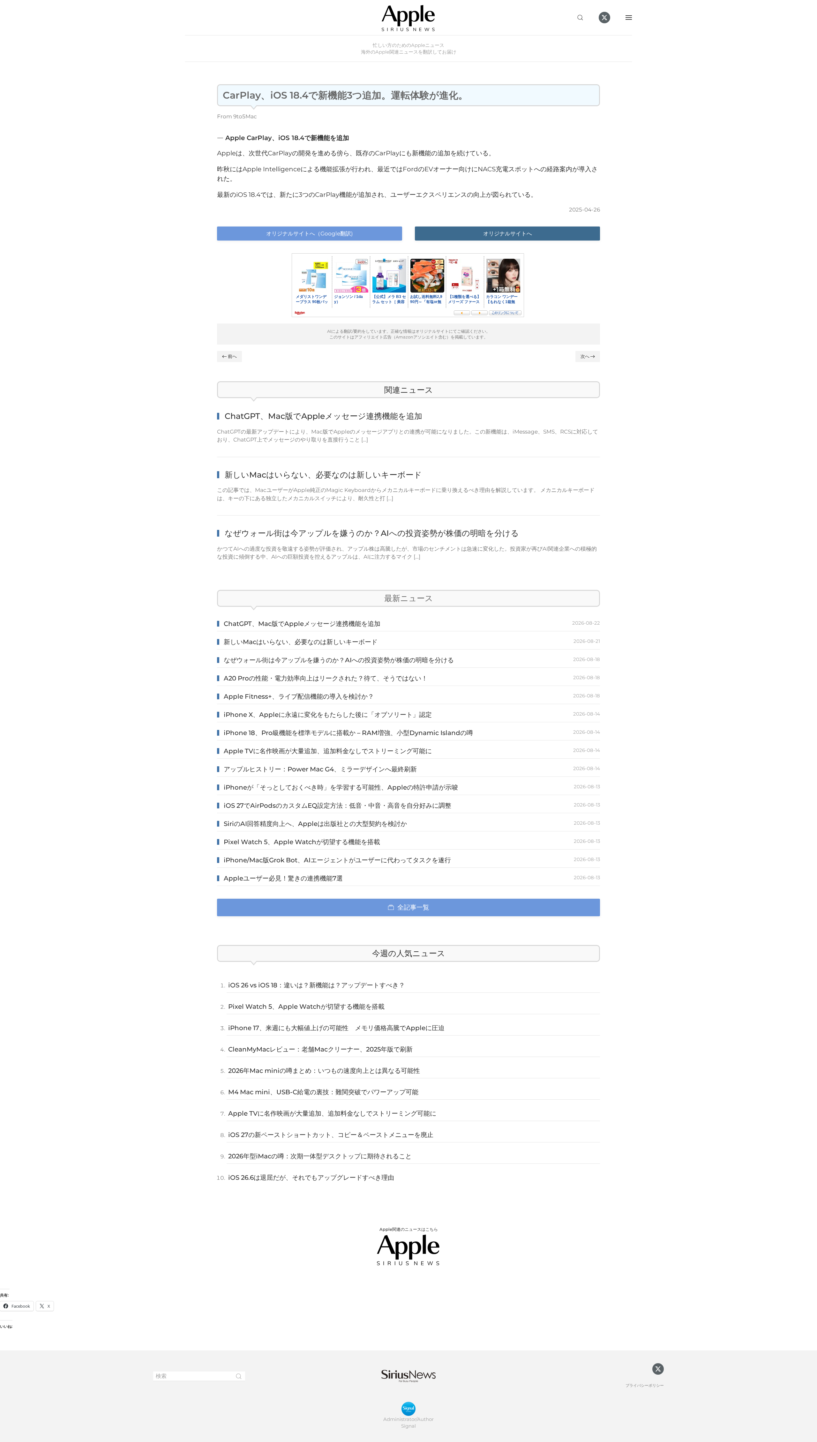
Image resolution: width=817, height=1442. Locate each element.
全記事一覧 (413, 907)
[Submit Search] (238, 1376)
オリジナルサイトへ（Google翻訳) (309, 233)
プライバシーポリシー (645, 1385)
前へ (232, 356)
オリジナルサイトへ (507, 233)
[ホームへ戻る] (408, 17)
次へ (585, 356)
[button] (580, 18)
